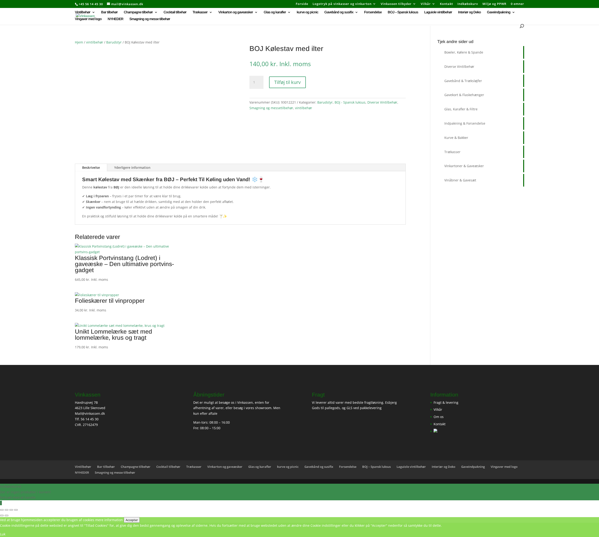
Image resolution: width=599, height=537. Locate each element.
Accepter (132, 520)
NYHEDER (115, 19)
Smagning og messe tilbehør (149, 19)
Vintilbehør (82, 12)
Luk (2, 534)
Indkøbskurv (467, 4)
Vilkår (426, 4)
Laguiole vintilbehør (438, 12)
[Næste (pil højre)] (6, 515)
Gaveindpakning (498, 12)
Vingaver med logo (88, 19)
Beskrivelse (91, 167)
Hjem (79, 42)
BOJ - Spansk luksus (350, 102)
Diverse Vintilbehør (382, 102)
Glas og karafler (275, 12)
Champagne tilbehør (138, 12)
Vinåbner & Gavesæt (460, 180)
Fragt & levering (446, 402)
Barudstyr (114, 42)
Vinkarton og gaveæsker (235, 12)
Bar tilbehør (109, 12)
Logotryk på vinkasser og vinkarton (342, 4)
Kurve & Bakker (456, 137)
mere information (109, 520)
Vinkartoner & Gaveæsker (464, 166)
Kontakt (446, 4)
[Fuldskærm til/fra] (6, 510)
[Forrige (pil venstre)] (2, 515)
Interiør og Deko (469, 12)
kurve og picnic (307, 12)
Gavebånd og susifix (338, 12)
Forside (302, 4)
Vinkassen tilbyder (396, 4)
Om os (439, 416)
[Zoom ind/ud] (2, 510)
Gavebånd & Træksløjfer (463, 81)
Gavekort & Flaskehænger (464, 95)
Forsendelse (373, 12)
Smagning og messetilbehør (271, 108)
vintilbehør (94, 42)
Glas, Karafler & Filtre (461, 109)
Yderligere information (132, 167)
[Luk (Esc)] (16, 510)
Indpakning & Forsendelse (464, 123)
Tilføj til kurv (287, 82)
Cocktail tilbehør (175, 12)
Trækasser (200, 12)
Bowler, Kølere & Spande (463, 52)
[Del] (11, 510)
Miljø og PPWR (494, 4)
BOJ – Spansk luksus (403, 12)
